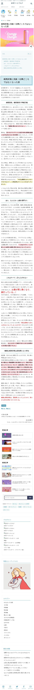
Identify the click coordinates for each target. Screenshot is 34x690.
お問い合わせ (21, 6)
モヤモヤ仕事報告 (9, 617)
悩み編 (6, 610)
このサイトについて (4, 6)
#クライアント (12, 506)
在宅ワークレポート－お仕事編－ (12, 542)
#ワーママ (6, 510)
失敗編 (4, 405)
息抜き (6, 630)
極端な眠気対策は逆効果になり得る (13, 68)
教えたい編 (7, 615)
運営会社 (13, 6)
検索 (30, 497)
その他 (6, 605)
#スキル (15, 504)
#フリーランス (27, 506)
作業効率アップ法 (9, 620)
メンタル (6, 635)
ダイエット (7, 637)
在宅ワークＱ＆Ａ (8, 530)
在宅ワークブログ (17, 3)
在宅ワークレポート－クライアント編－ (14, 549)
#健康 (5, 506)
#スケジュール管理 (24, 504)
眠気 (9, 408)
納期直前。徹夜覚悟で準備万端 (12, 61)
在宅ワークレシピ (8, 535)
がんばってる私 (8, 602)
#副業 (20, 506)
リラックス (7, 632)
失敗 (4, 408)
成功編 (6, 612)
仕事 (5, 625)
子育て (6, 627)
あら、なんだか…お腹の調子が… (12, 63)
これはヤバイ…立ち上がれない (12, 65)
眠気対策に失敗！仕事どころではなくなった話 (14, 59)
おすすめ (6, 622)
